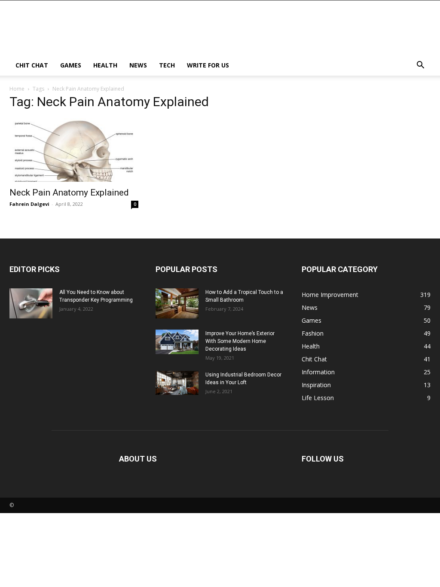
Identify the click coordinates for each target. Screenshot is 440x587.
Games (70, 65)
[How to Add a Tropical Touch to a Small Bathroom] (177, 303)
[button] (420, 66)
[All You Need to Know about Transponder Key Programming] (30, 303)
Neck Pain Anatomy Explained (69, 192)
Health (105, 65)
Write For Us (208, 65)
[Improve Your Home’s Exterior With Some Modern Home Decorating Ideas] (177, 342)
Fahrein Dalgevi (29, 204)
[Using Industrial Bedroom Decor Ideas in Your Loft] (177, 383)
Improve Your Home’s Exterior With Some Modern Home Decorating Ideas (240, 341)
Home (16, 88)
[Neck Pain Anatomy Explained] (73, 150)
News (138, 65)
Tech (167, 65)
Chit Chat (31, 65)
